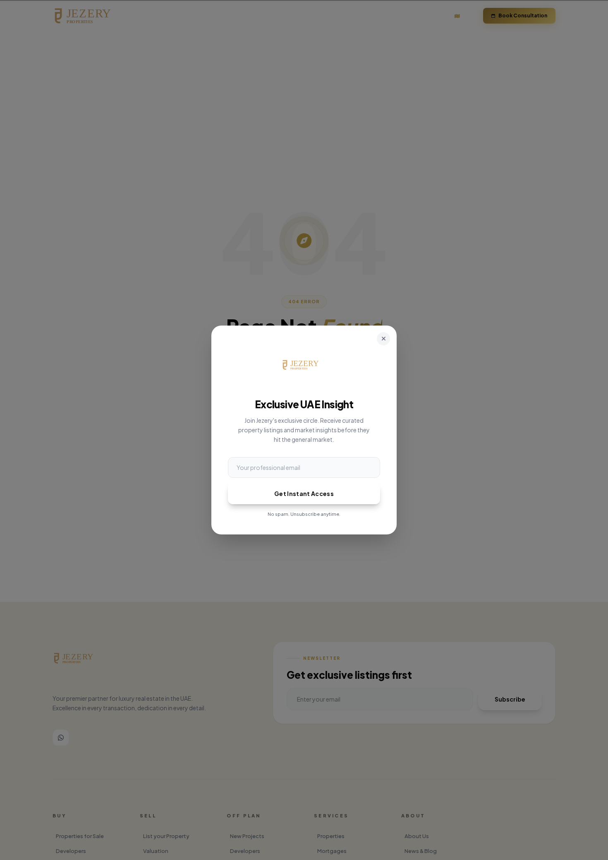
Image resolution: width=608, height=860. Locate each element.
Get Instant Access (304, 493)
